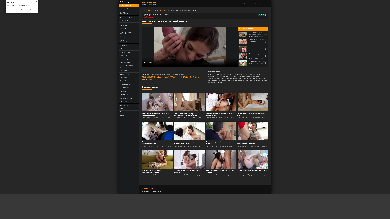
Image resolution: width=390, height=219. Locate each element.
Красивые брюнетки (123, 24)
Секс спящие (124, 101)
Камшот (123, 108)
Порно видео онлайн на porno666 (156, 14)
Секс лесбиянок (126, 62)
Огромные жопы (126, 17)
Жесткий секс (125, 52)
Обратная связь (148, 188)
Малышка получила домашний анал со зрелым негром (220, 114)
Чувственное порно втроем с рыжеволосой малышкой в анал (186, 114)
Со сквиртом (124, 94)
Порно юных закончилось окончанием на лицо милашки (156, 114)
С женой (123, 91)
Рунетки (123, 28)
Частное (123, 48)
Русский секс (124, 81)
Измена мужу (124, 55)
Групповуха (124, 45)
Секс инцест (124, 105)
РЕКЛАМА (261, 14)
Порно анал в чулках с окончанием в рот (252, 170)
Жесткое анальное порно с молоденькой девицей (152, 171)
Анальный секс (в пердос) (126, 33)
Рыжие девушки (126, 84)
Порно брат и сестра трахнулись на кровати (187, 171)
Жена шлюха (124, 88)
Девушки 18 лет (125, 9)
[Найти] (240, 4)
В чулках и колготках (124, 41)
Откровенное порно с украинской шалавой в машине (155, 142)
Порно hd (147, 16)
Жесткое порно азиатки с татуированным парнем (247, 142)
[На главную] (155, 3)
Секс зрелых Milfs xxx (126, 66)
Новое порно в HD (126, 5)
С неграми (123, 70)
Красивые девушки (127, 59)
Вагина (122, 37)
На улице (123, 77)
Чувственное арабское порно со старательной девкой (186, 142)
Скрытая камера (126, 98)
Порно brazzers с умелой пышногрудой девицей (220, 171)
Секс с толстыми (126, 112)
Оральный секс (125, 74)
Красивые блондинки (124, 13)
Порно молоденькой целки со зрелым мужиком (220, 142)
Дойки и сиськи (125, 20)
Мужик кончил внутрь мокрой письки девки (251, 114)
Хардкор (123, 115)
